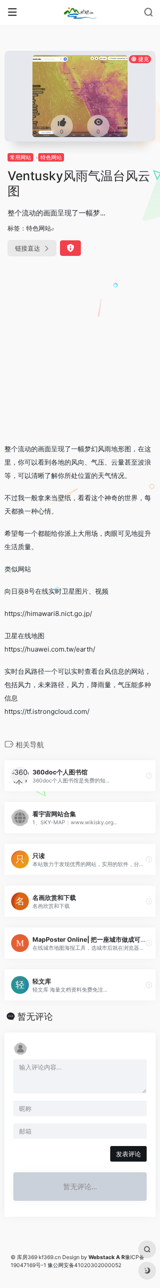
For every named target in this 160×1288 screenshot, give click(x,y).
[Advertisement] (80, 351)
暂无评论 (35, 1016)
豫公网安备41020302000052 (84, 1265)
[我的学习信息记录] (80, 12)
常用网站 (20, 157)
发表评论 (128, 1154)
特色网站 (51, 157)
